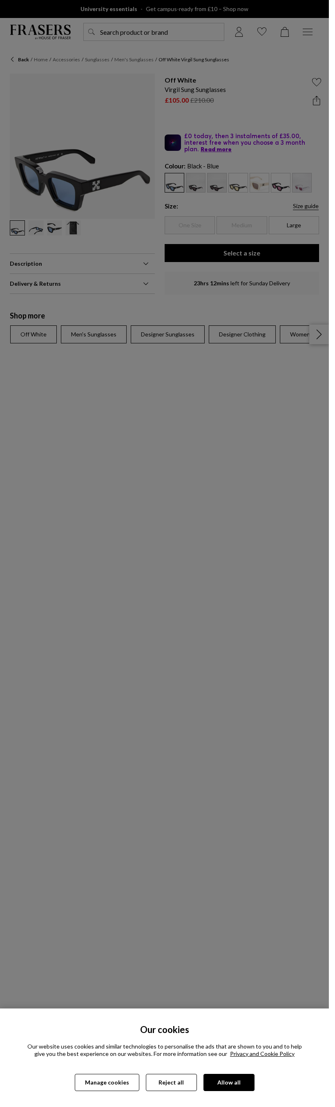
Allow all (229, 1082)
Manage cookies (107, 1082)
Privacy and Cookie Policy (262, 1053)
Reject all (171, 1082)
